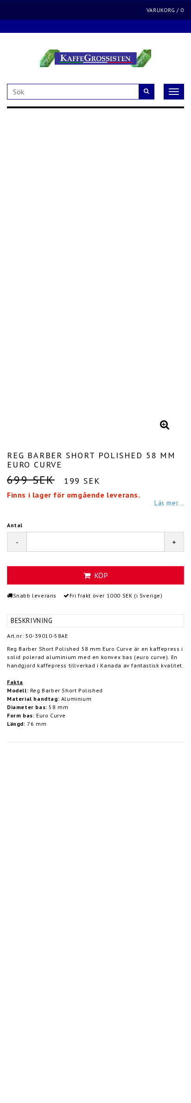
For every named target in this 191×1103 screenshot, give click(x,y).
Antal (15, 525)
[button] (164, 424)
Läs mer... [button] (169, 503)
